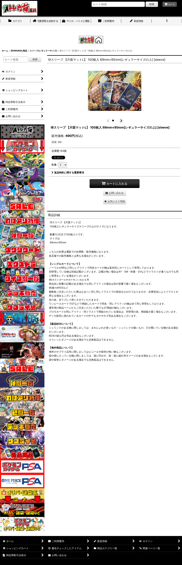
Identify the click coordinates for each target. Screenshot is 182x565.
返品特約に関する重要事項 (69, 172)
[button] (167, 21)
